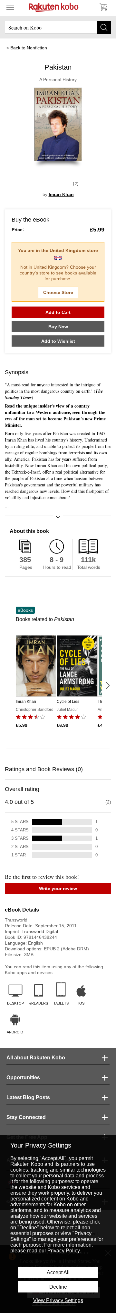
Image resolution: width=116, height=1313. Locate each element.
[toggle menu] (10, 7)
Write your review (58, 888)
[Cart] (103, 7)
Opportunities (23, 1077)
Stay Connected (26, 1117)
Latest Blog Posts (28, 1097)
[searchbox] (58, 27)
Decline (58, 1287)
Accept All (58, 1272)
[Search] (104, 27)
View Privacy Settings (58, 1300)
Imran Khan (61, 194)
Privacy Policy (63, 1250)
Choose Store (58, 292)
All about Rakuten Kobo (35, 1057)
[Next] (107, 685)
